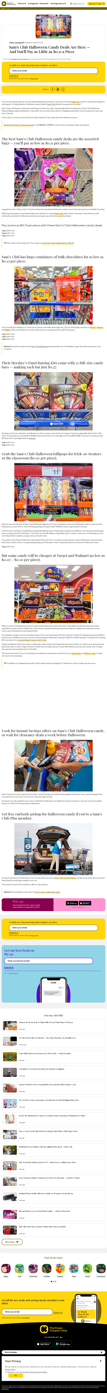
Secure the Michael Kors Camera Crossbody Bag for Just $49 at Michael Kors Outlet (52, 1115)
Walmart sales (90, 653)
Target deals (76, 653)
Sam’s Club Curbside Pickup (65, 878)
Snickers (100, 327)
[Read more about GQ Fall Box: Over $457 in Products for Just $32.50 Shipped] (9, 1072)
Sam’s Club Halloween (39, 346)
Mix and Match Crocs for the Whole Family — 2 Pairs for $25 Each (44, 1211)
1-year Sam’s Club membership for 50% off (57, 243)
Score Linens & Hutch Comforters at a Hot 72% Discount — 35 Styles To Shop (49, 1178)
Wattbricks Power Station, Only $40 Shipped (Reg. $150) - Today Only (46, 1147)
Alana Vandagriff (16, 42)
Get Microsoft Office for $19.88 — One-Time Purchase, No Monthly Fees (47, 1038)
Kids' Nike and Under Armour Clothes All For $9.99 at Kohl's (42, 1226)
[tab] (51, 1281)
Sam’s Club (51, 104)
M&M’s (8, 330)
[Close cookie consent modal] (100, 1361)
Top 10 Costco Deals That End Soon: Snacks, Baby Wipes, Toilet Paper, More (48, 1131)
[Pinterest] (58, 89)
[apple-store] (44, 1344)
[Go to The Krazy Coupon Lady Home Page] (9, 4)
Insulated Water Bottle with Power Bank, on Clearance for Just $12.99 (46, 1193)
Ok (16, 1375)
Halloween (75, 102)
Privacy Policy (34, 78)
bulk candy (59, 213)
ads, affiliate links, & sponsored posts (19, 59)
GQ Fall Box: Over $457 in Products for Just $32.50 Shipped (41, 1069)
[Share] (63, 89)
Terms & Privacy (14, 973)
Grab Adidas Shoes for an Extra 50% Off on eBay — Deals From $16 (45, 1053)
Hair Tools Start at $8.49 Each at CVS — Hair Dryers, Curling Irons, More (47, 1162)
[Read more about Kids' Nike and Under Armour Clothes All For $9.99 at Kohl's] (9, 1230)
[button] (101, 1352)
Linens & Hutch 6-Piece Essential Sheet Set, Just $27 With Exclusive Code (47, 1084)
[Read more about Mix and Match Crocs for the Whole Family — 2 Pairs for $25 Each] (9, 1214)
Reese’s (93, 327)
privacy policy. (10, 1369)
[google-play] (63, 1344)
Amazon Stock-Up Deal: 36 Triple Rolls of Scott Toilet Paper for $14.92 (46, 1022)
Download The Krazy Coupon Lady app (18, 125)
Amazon (32, 438)
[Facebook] (53, 89)
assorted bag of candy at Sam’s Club (32, 640)
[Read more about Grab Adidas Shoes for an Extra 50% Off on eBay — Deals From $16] (9, 1056)
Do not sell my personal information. (33, 1372)
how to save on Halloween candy (47, 892)
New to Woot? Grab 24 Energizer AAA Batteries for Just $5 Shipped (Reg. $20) (49, 1100)
